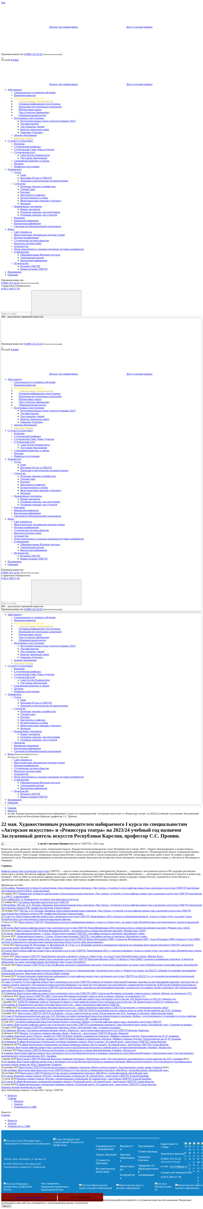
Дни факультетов (29, 123)
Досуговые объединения (33, 158)
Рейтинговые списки (30, 109)
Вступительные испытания (105, 1170)
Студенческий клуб (24, 152)
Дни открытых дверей (32, 126)
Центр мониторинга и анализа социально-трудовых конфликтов (49, 249)
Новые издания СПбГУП (34, 269)
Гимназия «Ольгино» (31, 132)
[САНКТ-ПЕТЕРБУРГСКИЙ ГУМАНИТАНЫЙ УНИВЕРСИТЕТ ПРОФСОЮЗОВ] (49, 1142)
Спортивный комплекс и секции (31, 160)
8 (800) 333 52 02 (10, 283)
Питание (18, 163)
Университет (15, 169)
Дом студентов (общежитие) (34, 112)
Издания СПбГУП (30, 266)
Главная (12, 808)
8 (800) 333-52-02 (33, 54)
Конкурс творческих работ (34, 129)
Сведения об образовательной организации (37, 226)
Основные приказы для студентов (38, 215)
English (15, 60)
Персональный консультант (29, 1197)
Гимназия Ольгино (144, 1158)
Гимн (23, 175)
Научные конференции (26, 237)
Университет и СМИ (25, 1107)
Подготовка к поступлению (29, 118)
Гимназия (13, 274)
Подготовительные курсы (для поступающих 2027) (48, 121)
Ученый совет (28, 189)
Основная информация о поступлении (39, 104)
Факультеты (126, 1147)
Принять (6, 1206)
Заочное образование (25, 135)
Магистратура (127, 1168)
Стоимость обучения (103, 1162)
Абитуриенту (15, 89)
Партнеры (19, 217)
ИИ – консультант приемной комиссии (22, 316)
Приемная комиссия (25, 95)
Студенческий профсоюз (27, 146)
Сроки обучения (106, 1154)
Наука (11, 229)
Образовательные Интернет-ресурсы (40, 254)
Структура (19, 183)
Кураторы (19, 143)
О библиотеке (21, 252)
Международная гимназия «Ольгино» (40, 200)
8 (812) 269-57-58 (10, 288)
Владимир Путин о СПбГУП (36, 178)
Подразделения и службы (34, 197)
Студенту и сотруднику (20, 141)
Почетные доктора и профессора (38, 186)
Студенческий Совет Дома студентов (34, 149)
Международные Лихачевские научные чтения (39, 235)
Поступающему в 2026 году (29, 98)
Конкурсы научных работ (28, 243)
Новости (12, 810)
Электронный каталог (32, 257)
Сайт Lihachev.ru (23, 232)
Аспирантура (21, 246)
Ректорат (25, 192)
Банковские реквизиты (26, 220)
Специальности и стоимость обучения (34, 92)
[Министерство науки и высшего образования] (112, 1187)
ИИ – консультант (80, 1197)
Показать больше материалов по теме (21, 1087)
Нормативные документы (28, 206)
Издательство (21, 263)
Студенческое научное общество (31, 240)
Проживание (15, 272)
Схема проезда (147, 1151)
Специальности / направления (105, 1147)
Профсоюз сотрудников (26, 166)
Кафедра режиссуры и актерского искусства (25, 871)
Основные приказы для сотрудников (40, 212)
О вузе (17, 172)
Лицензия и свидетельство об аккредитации (44, 180)
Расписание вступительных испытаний (40, 106)
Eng (3, 2)
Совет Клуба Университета (35, 155)
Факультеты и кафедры (32, 195)
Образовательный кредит (32, 115)
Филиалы (25, 203)
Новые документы (30, 209)
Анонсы (18, 1104)
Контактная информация (27, 223)
